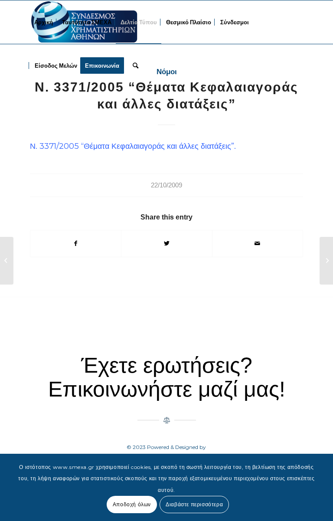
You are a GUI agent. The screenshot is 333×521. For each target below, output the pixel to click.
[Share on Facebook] (75, 243)
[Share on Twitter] (166, 243)
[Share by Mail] (257, 243)
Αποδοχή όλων (132, 504)
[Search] (135, 65)
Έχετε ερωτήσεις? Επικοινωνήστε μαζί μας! (166, 377)
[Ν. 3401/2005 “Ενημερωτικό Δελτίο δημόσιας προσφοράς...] (6, 261)
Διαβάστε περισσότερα (194, 504)
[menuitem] (43, 22)
